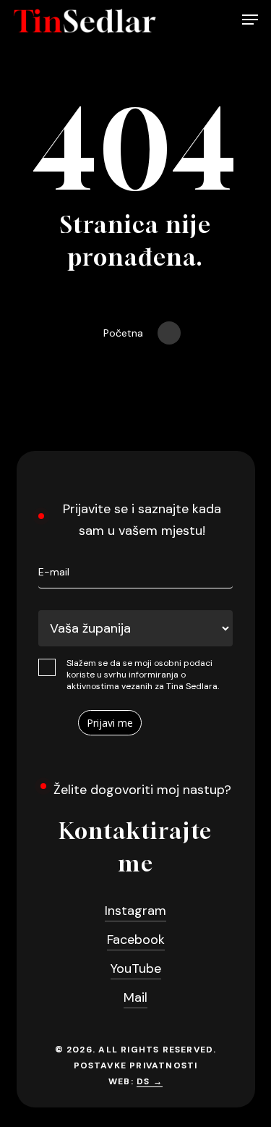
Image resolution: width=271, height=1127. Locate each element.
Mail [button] (135, 997)
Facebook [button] (136, 939)
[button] (250, 21)
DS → (150, 1081)
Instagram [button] (135, 910)
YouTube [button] (136, 968)
